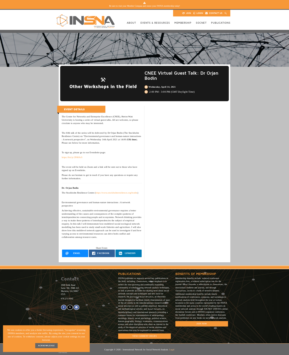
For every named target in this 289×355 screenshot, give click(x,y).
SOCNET (201, 22)
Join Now (201, 324)
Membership (182, 22)
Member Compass (134, 6)
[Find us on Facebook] (64, 307)
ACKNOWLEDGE (46, 345)
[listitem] (144, 6)
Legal (171, 350)
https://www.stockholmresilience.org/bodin (116, 192)
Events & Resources (155, 22)
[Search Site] (226, 13)
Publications (220, 22)
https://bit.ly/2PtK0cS (72, 157)
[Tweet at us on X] (70, 307)
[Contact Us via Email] (76, 307)
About (131, 22)
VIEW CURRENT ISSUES (144, 336)
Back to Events (68, 62)
